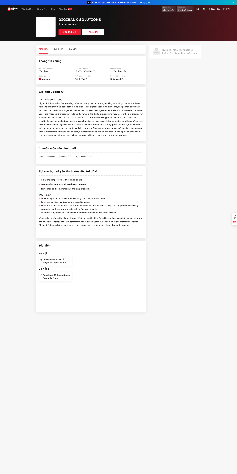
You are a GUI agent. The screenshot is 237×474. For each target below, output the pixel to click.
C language (63, 156)
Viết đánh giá (69, 32)
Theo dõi (93, 32)
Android (84, 156)
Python (74, 156)
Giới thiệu (43, 49)
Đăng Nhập (215, 9)
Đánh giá (58, 49)
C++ (41, 156)
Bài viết (73, 49)
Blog (53, 9)
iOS (92, 156)
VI (228, 9)
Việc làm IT (26, 9)
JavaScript (51, 156)
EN (224, 9)
